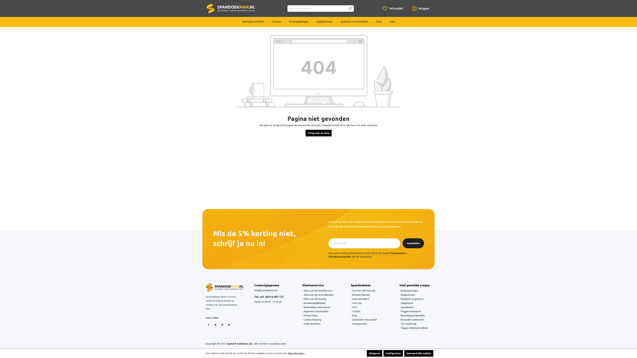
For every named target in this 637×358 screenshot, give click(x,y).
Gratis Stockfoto (311, 324)
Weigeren (374, 353)
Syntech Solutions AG (239, 343)
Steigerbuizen (407, 295)
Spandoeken (407, 307)
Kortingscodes (359, 324)
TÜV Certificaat (408, 324)
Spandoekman (361, 285)
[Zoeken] (350, 8)
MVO (354, 307)
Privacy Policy (310, 315)
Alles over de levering (314, 299)
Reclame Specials (361, 295)
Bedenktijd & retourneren (316, 307)
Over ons (357, 303)
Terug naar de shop (318, 133)
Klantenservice (313, 285)
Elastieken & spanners (412, 299)
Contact (356, 311)
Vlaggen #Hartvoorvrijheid (414, 328)
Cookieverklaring (312, 319)
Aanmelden (413, 243)
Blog (354, 315)
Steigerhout (406, 303)
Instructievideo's (360, 299)
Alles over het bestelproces (317, 290)
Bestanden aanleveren (412, 319)
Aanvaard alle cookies (418, 353)
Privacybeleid (397, 253)
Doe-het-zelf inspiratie (364, 290)
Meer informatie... (296, 353)
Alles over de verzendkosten (318, 295)
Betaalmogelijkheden (314, 303)
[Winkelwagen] (407, 5)
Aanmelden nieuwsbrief (364, 319)
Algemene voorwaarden (315, 311)
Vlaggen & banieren (410, 311)
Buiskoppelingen (409, 290)
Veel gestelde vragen (414, 285)
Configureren (393, 353)
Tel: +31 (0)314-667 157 (269, 296)
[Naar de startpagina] (230, 8)
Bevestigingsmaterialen (412, 315)
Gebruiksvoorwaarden (339, 256)
